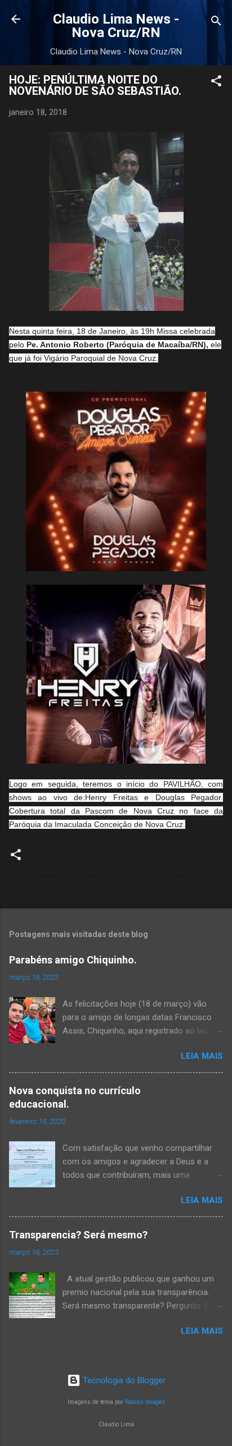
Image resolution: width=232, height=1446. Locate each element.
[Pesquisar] (216, 23)
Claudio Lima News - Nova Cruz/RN (116, 25)
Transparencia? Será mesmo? (78, 1235)
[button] (216, 82)
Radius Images (145, 1402)
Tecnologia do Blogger (123, 1380)
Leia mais (202, 1056)
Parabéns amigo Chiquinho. (73, 960)
